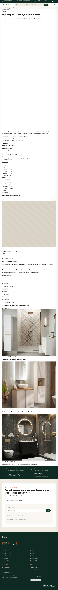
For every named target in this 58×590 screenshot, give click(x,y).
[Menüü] (3, 4)
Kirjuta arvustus (37, 18)
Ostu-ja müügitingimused (7, 572)
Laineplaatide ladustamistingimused (9, 575)
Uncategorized (9, 8)
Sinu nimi (4, 291)
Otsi (46, 4)
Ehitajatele (22, 515)
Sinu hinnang (5, 275)
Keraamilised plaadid (6, 556)
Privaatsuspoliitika (5, 570)
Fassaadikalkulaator (34, 561)
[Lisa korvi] (4, 255)
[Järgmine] (54, 199)
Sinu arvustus (5, 283)
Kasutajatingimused (6, 567)
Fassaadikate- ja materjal (7, 551)
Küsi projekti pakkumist (14, 151)
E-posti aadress (6, 294)
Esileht (3, 8)
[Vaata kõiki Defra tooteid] (29, 11)
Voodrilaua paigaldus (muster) (36, 556)
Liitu (48, 510)
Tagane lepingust (35, 580)
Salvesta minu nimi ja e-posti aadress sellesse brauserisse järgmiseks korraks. (22, 297)
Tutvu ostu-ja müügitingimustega (20, 158)
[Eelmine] (51, 199)
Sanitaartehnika (5, 558)
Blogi (31, 551)
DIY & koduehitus (12, 515)
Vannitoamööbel (5, 561)
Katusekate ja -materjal (6, 553)
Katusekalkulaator (34, 558)
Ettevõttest (32, 553)
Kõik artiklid (4, 308)
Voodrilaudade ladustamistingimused (10, 577)
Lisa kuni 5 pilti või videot (8, 286)
